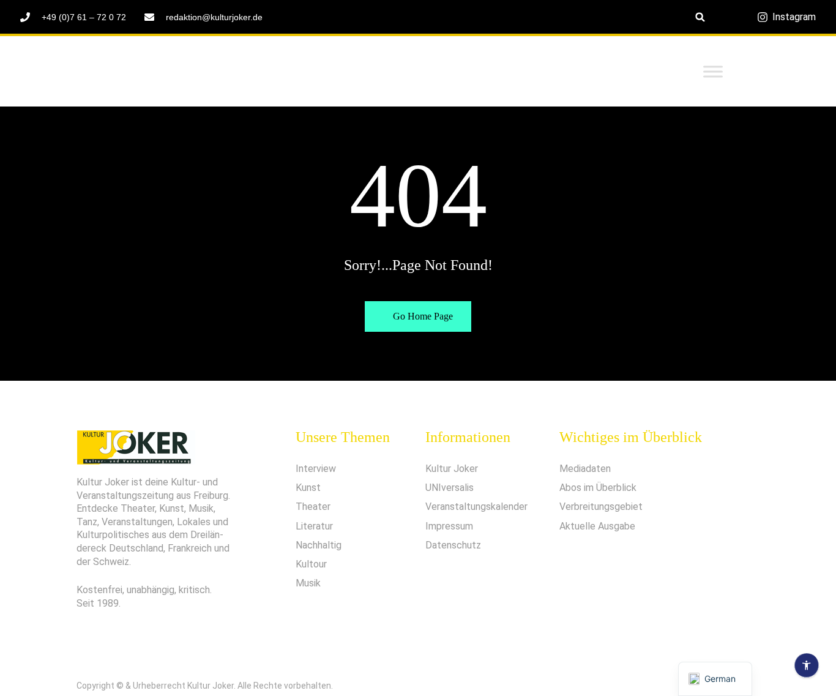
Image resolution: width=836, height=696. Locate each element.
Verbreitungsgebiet (601, 506)
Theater (313, 506)
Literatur (314, 526)
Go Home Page (421, 316)
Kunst (308, 487)
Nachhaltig (318, 545)
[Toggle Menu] (713, 71)
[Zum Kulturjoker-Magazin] (170, 71)
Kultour (311, 564)
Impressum (449, 526)
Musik (308, 583)
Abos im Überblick (597, 487)
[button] (700, 16)
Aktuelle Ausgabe (597, 526)
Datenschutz (453, 545)
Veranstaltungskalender (476, 506)
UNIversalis (449, 487)
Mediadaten (585, 468)
